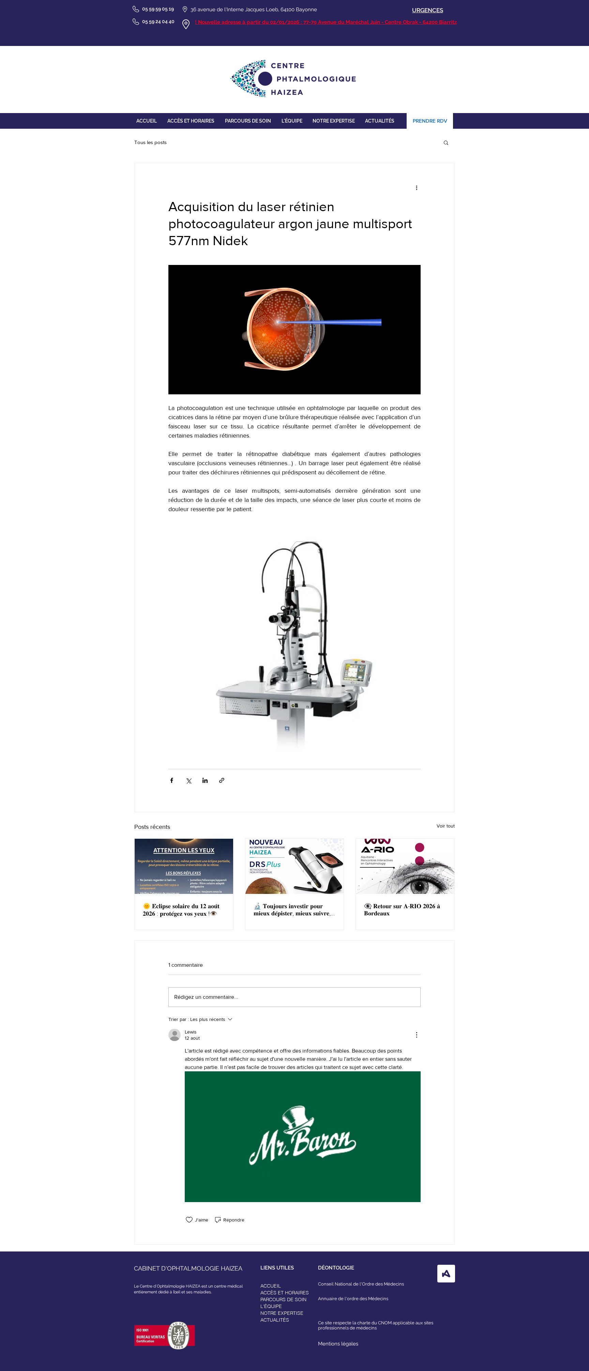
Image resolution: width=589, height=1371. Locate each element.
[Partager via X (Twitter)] (188, 780)
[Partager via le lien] (221, 780)
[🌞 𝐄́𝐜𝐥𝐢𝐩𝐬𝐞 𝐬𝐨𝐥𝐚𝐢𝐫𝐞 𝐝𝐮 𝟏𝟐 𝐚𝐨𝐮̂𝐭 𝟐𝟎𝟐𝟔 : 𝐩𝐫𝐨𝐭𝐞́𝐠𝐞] (184, 866)
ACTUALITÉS (274, 1320)
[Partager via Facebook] (171, 780)
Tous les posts (150, 142)
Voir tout (446, 826)
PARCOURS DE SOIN (283, 1299)
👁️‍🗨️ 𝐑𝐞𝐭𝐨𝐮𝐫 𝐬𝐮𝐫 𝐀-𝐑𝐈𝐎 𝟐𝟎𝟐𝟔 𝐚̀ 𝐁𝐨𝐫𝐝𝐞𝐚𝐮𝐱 (402, 910)
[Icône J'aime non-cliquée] (189, 1220)
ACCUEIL (270, 1286)
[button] (446, 142)
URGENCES (427, 10)
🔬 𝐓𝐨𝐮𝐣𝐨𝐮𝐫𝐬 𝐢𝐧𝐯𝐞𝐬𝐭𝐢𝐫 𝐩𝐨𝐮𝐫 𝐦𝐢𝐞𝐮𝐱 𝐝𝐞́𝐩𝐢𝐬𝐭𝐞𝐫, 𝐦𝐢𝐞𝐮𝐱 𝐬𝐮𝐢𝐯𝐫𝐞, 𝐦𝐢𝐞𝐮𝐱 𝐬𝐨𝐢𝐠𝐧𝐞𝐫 (292, 910)
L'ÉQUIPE (271, 1306)
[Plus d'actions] (416, 188)
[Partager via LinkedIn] (205, 780)
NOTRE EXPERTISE (281, 1313)
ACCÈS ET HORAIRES (284, 1293)
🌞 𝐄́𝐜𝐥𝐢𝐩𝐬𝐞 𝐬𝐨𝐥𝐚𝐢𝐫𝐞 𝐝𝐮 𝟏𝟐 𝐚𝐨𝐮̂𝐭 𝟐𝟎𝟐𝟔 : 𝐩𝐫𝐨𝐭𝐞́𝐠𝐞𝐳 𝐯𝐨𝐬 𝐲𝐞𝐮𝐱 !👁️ (181, 910)
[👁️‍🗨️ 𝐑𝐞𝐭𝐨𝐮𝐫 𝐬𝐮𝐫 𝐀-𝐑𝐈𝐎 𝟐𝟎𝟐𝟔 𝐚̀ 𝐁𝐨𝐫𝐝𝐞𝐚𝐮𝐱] (405, 866)
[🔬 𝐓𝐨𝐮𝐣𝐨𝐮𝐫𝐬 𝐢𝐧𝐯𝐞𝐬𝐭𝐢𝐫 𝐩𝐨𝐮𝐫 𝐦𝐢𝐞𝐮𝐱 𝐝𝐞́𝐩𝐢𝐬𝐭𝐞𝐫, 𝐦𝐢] (294, 866)
